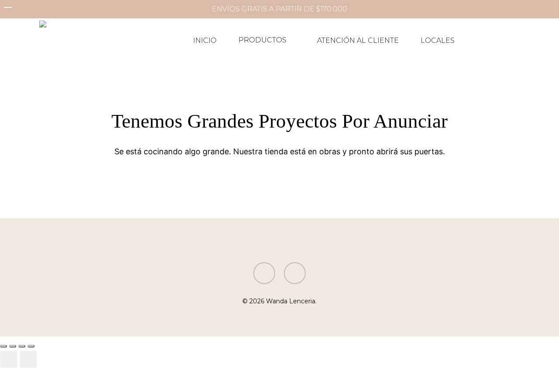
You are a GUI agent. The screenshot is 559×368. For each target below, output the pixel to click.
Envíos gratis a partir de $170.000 (279, 9)
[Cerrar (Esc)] (31, 346)
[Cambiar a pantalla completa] (12, 346)
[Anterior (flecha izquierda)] (8, 359)
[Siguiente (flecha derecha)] (28, 359)
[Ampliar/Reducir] (3, 346)
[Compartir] (21, 346)
